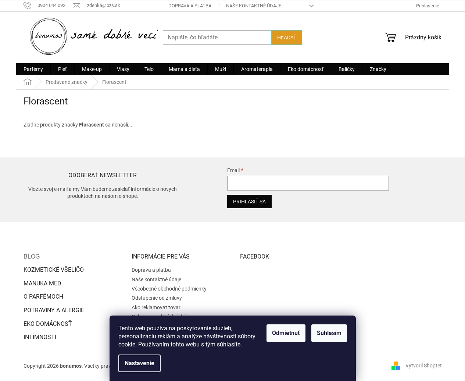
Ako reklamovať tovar (156, 307)
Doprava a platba (189, 5)
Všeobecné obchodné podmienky (169, 289)
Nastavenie (139, 363)
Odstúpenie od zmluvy (157, 298)
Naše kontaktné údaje (253, 5)
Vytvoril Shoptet (423, 365)
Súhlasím (329, 333)
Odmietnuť (286, 333)
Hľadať (286, 37)
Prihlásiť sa (249, 201)
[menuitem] (33, 69)
